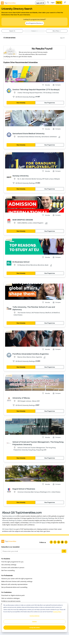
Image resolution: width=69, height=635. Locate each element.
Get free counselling (8, 570)
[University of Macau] (9, 399)
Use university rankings (8, 565)
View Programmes (49, 102)
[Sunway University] (9, 177)
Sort (61, 38)
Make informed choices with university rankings (16, 581)
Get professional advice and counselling (14, 587)
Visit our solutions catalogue (10, 598)
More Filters (56, 31)
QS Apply (42, 523)
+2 (59, 137)
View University (21, 102)
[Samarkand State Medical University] (9, 135)
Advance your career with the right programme (16, 578)
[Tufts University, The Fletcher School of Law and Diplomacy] (9, 308)
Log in (52, 2)
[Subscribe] (64, 551)
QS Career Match (7, 529)
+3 (51, 265)
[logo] (8, 2)
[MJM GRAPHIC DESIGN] (9, 221)
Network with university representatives (14, 584)
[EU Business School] (9, 263)
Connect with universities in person (12, 567)
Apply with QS (40, 3)
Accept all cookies (34, 627)
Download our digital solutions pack (13, 595)
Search (11, 31)
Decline (34, 621)
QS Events (32, 523)
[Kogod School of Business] (9, 490)
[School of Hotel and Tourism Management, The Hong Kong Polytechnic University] (9, 443)
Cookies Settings (34, 616)
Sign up (59, 2)
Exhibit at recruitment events (10, 601)
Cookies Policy (57, 611)
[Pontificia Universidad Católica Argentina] (9, 355)
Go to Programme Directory (34, 23)
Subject (33, 31)
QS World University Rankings (44, 518)
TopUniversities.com (8, 516)
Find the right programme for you (12, 562)
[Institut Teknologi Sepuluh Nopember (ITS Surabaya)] (9, 91)
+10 (46, 223)
